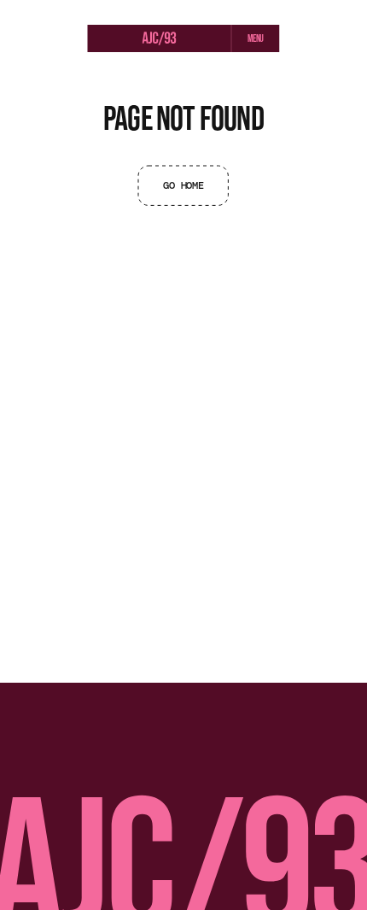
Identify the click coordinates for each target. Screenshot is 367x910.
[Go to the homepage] (160, 40)
